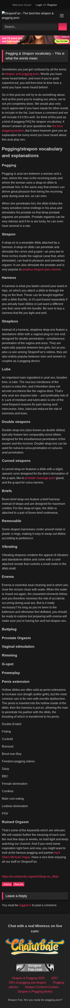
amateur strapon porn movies (41, 269)
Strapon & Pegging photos (35, 991)
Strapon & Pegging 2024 (28, 978)
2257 (54, 978)
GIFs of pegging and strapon (27, 982)
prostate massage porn (40, 478)
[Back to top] (60, 999)
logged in (25, 905)
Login (39, 4)
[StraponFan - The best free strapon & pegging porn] (29, 15)
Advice (7, 884)
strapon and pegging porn (22, 73)
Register (52, 4)
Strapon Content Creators (42, 987)
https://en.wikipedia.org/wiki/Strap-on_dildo (30, 876)
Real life (18, 884)
